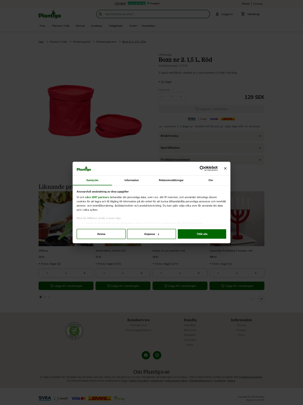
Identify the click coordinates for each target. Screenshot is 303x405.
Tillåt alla (202, 233)
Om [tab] (210, 179)
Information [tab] (131, 179)
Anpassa (149, 233)
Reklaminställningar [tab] (171, 179)
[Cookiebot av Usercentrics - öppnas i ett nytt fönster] (202, 168)
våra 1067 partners (97, 196)
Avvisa (101, 233)
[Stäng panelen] (225, 168)
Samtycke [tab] (92, 179)
